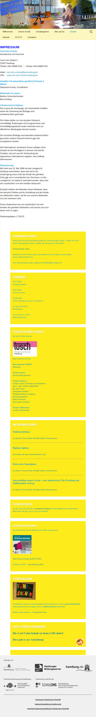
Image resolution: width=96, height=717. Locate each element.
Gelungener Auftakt (20, 391)
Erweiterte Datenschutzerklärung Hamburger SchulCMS (48, 709)
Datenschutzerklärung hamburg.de (48, 704)
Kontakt (73, 32)
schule (23, 75)
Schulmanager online (21, 249)
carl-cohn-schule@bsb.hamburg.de (22, 72)
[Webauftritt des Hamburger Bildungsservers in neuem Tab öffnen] (48, 668)
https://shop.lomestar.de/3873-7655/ (27, 559)
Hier (14, 511)
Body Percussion (19, 399)
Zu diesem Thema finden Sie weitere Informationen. (35, 438)
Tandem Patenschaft (21, 410)
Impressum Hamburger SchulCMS (48, 700)
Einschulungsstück (20, 397)
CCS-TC (18, 37)
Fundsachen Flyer (39, 612)
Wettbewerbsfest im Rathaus (24, 394)
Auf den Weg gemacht (21, 375)
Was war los (59, 32)
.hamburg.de (32, 75)
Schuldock (32, 37)
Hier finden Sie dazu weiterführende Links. (29, 454)
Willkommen (8, 32)
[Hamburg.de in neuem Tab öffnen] (79, 668)
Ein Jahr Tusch (18, 389)
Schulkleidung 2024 (35, 564)
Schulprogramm (42, 32)
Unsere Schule (24, 32)
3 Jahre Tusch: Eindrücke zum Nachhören (29, 384)
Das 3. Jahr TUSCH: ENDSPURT (26, 386)
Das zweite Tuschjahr (21, 402)
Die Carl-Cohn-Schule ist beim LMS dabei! (38, 633)
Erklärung (16, 367)
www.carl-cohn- (13, 75)
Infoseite (6, 37)
